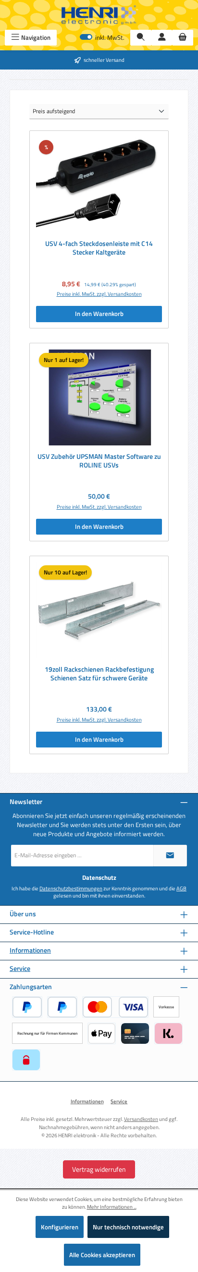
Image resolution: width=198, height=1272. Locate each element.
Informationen (30, 950)
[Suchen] (140, 38)
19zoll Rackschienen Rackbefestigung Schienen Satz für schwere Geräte (99, 673)
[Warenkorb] (182, 38)
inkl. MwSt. (102, 38)
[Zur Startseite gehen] (99, 15)
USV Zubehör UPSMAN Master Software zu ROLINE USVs (99, 461)
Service (20, 969)
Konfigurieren (59, 1227)
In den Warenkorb (99, 313)
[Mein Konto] (162, 38)
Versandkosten (141, 1119)
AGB (181, 888)
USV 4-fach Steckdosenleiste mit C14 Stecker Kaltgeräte (99, 248)
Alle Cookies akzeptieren (102, 1255)
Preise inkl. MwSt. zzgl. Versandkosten (99, 294)
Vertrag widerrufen (99, 1169)
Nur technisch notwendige (128, 1227)
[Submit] (170, 855)
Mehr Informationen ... (111, 1207)
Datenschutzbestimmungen (70, 888)
